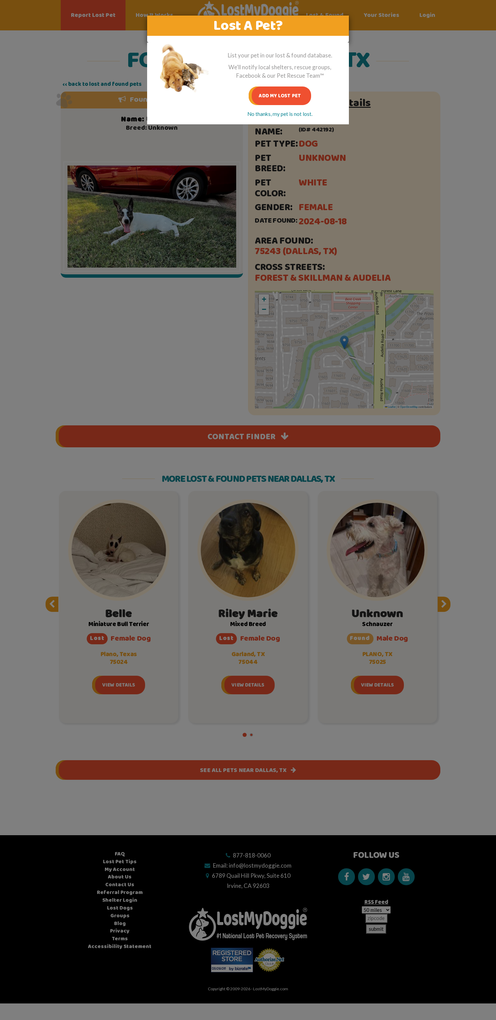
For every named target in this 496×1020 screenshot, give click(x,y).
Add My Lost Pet (280, 96)
